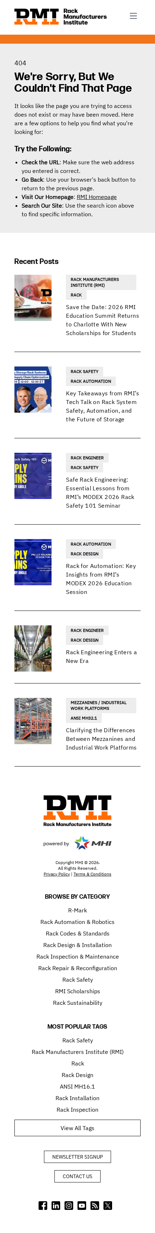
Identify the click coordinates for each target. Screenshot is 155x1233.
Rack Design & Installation (77, 944)
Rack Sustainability (77, 1002)
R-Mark (77, 910)
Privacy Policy (57, 874)
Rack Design (84, 553)
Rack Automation (91, 381)
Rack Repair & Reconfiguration (77, 968)
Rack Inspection (77, 1109)
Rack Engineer (87, 457)
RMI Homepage (97, 196)
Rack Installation (77, 1098)
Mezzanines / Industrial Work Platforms (99, 705)
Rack (76, 295)
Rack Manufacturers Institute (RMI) (95, 282)
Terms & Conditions (92, 874)
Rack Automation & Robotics (77, 921)
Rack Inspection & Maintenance (77, 956)
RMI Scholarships (77, 991)
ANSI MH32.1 (84, 718)
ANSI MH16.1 (77, 1086)
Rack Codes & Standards (78, 933)
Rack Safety (84, 371)
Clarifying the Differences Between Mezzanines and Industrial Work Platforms (101, 738)
